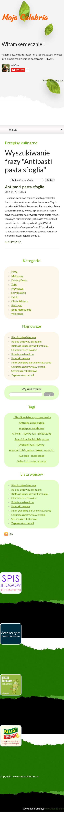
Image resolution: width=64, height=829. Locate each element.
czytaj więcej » (13, 241)
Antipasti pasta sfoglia (24, 186)
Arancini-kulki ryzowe (31, 444)
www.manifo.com (54, 808)
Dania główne (19, 280)
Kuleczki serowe (20, 358)
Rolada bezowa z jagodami (26, 341)
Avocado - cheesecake (31, 455)
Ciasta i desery (19, 301)
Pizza (14, 271)
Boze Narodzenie (21, 309)
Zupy (14, 284)
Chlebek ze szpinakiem (24, 349)
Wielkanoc (17, 313)
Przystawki (17, 288)
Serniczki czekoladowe (24, 370)
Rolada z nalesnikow (22, 354)
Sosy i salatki (18, 292)
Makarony (17, 275)
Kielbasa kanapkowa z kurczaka (29, 345)
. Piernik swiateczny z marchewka (32, 417)
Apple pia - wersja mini (31, 428)
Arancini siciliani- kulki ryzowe (32, 439)
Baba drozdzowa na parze (31, 461)
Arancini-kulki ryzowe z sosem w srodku (31, 450)
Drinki (14, 296)
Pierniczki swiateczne (23, 337)
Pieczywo (16, 305)
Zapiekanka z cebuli (22, 375)
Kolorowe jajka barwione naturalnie (31, 362)
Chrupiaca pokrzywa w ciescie (28, 366)
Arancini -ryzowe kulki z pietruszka (31, 433)
